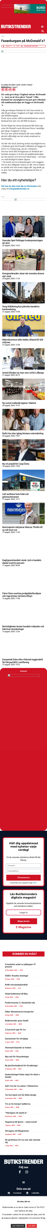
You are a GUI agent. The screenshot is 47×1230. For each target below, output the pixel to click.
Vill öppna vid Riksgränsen (17, 1131)
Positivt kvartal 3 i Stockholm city (20, 1003)
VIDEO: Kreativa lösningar (16, 976)
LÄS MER (31, 1226)
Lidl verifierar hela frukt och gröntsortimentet (15, 495)
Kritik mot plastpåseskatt (16, 984)
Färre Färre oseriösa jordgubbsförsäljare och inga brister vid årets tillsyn (21, 594)
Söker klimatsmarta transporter (19, 1011)
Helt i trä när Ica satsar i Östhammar (21, 1086)
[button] (42, 27)
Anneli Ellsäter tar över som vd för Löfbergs (23, 372)
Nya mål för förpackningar (17, 1056)
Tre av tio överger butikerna (17, 1104)
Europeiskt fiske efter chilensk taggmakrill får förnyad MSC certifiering (22, 661)
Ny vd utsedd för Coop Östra (15, 463)
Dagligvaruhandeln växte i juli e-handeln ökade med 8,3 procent (21, 561)
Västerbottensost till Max (16, 994)
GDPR (35, 883)
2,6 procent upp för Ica (15, 1029)
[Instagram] (27, 1172)
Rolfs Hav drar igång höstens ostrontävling (22, 433)
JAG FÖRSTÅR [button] (18, 1226)
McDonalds (35, 46)
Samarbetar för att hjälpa (16, 1038)
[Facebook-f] (20, 1172)
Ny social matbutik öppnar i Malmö (19, 403)
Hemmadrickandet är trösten (18, 1047)
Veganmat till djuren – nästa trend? (21, 1122)
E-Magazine (23, 927)
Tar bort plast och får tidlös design (20, 1095)
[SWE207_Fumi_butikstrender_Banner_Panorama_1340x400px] (23, 199)
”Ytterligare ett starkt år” (16, 1113)
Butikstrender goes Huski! (16, 1020)
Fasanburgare (27, 46)
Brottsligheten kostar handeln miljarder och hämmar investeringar (23, 628)
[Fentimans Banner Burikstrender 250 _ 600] (23, 676)
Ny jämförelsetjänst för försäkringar (21, 1065)
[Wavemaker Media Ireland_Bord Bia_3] (23, 12)
